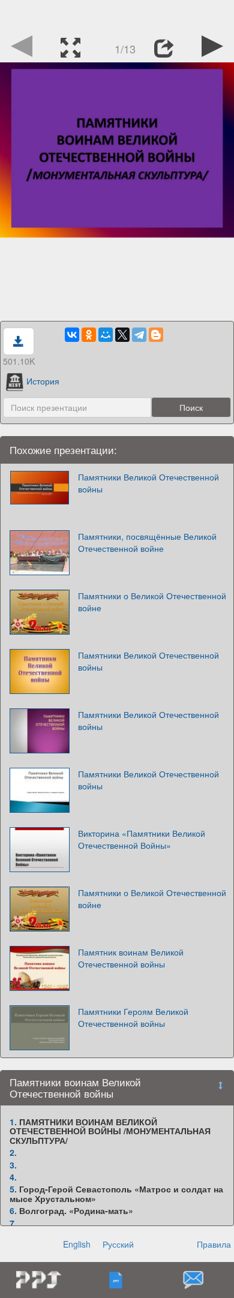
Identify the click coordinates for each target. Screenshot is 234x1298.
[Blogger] (156, 334)
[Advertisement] (117, 15)
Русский (118, 1244)
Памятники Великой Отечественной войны (148, 483)
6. (13, 1210)
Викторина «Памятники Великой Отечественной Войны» (141, 839)
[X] (122, 334)
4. (13, 1177)
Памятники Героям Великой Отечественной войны (133, 1017)
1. (13, 1122)
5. (13, 1189)
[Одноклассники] (89, 334)
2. (13, 1152)
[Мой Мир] (105, 334)
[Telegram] (139, 334)
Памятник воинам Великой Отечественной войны (131, 958)
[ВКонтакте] (72, 334)
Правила (214, 1244)
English (77, 1244)
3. (13, 1165)
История (42, 381)
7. (13, 1223)
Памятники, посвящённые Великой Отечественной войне (147, 542)
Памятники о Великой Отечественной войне (152, 602)
